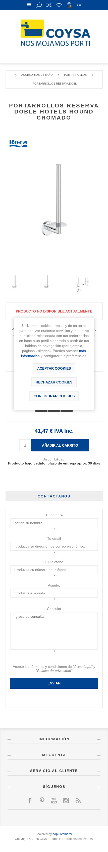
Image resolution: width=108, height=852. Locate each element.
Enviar (54, 683)
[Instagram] (66, 800)
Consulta (54, 609)
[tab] (54, 496)
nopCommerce (62, 834)
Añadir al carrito (60, 445)
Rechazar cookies (54, 382)
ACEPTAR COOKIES (54, 368)
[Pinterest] (42, 800)
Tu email (54, 538)
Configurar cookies (54, 396)
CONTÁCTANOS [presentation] (54, 496)
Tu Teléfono (54, 562)
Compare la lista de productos (49, 5)
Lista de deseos (59, 5)
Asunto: (54, 585)
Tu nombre (54, 515)
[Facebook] (30, 800)
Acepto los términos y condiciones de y (54, 669)
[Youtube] (54, 800)
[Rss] (78, 800)
